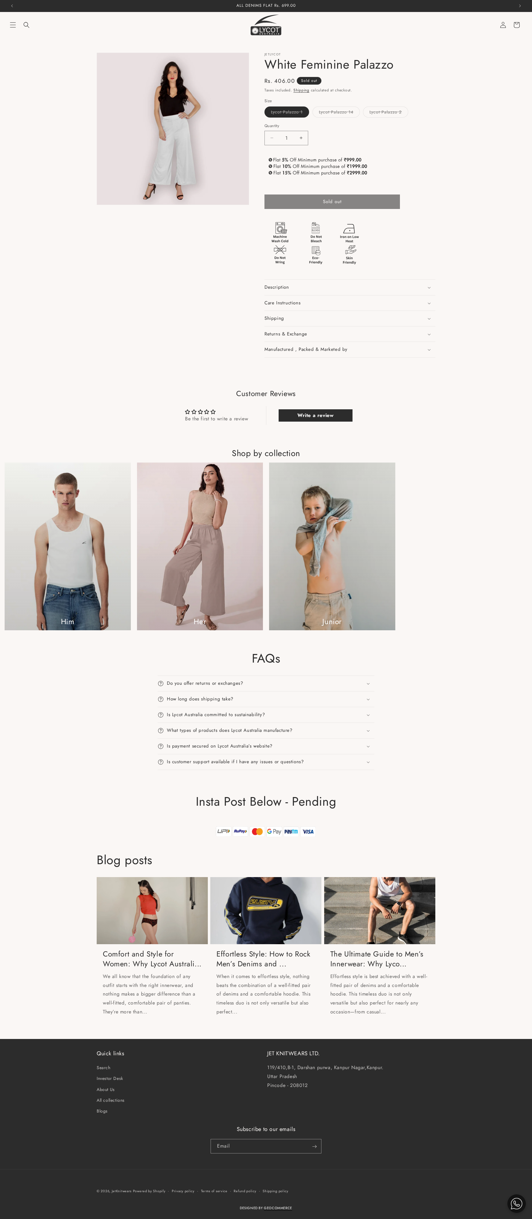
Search (104, 1068)
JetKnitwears (121, 1191)
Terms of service (214, 1191)
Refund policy (245, 1191)
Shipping (301, 90)
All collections (111, 1100)
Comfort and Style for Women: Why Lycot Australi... (152, 958)
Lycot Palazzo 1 (290, 113)
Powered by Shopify (149, 1191)
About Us (106, 1089)
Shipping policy (275, 1191)
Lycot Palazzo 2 (388, 113)
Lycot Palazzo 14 (339, 113)
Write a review (315, 415)
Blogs (102, 1111)
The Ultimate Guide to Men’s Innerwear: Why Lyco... (377, 958)
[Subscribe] (314, 1146)
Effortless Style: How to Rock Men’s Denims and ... (263, 958)
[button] (13, 25)
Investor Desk (110, 1079)
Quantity (271, 126)
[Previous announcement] (12, 6)
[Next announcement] (520, 6)
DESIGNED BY (266, 1207)
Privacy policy (183, 1191)
